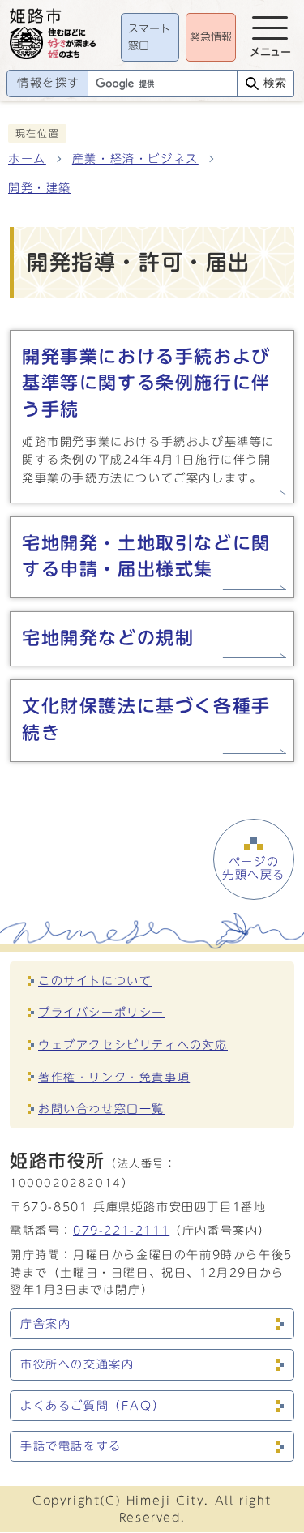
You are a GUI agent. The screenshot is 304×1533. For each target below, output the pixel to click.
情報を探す (48, 82)
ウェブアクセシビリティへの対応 (133, 1044)
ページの (253, 868)
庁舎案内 (45, 1324)
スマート (149, 38)
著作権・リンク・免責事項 (114, 1077)
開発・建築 (39, 188)
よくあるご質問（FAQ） (92, 1405)
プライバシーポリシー (101, 1012)
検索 (274, 83)
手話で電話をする (71, 1446)
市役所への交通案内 (77, 1364)
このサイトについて (95, 980)
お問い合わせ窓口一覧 (101, 1109)
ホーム (27, 159)
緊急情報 (211, 37)
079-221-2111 (121, 1230)
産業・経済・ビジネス (135, 159)
